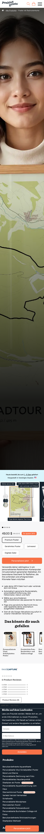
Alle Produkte (11, 10)
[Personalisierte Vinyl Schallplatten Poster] (11, 646)
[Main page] (10, 4)
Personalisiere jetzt (22, 828)
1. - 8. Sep (27, 474)
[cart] (34, 4)
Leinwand (31, 546)
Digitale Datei (10, 553)
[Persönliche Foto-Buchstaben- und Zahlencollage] (29, 646)
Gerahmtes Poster (13, 546)
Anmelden (22, 752)
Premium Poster (12, 540)
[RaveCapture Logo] (9, 669)
